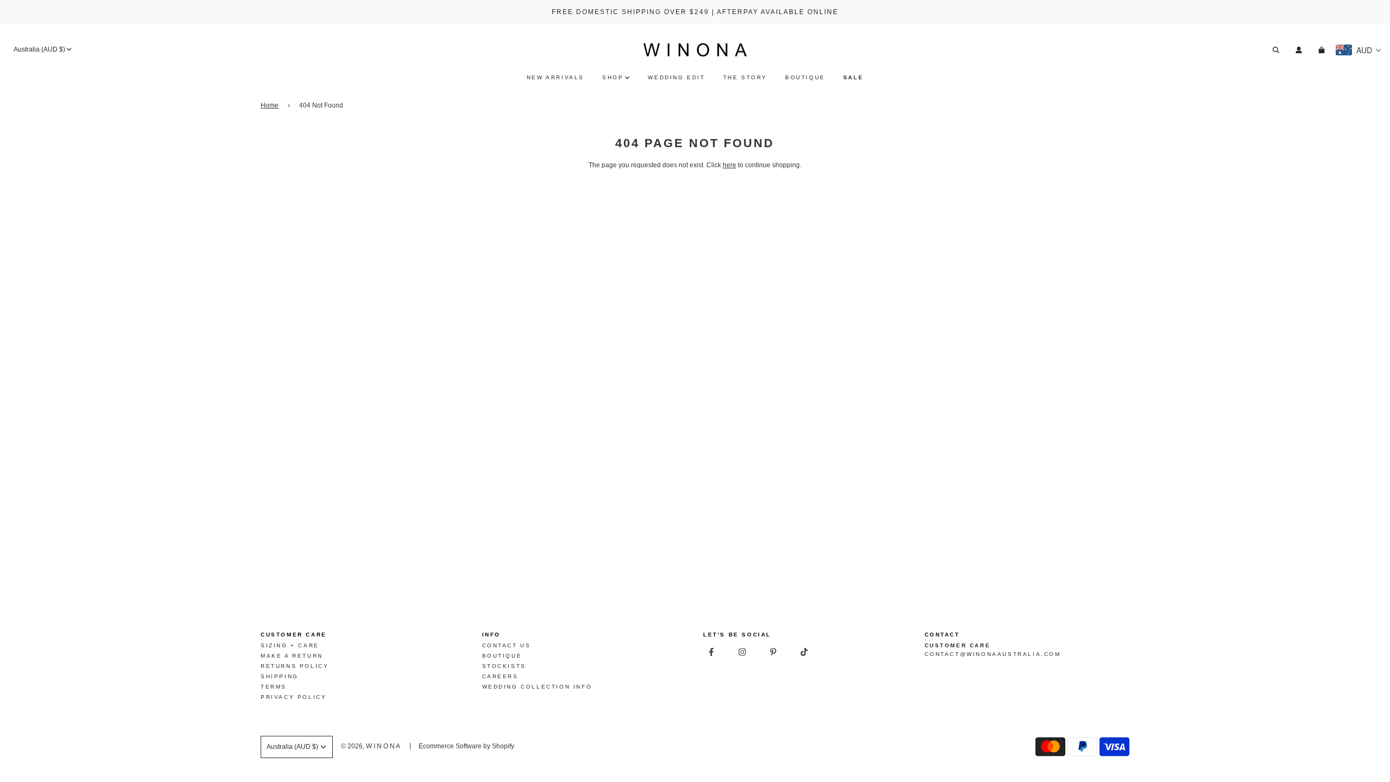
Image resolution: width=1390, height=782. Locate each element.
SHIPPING (280, 676)
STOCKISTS (504, 666)
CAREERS (500, 676)
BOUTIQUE (805, 77)
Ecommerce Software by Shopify (466, 746)
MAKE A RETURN (292, 656)
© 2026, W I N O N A (370, 746)
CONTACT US (506, 645)
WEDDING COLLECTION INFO (537, 687)
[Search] (1276, 50)
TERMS (274, 687)
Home (270, 105)
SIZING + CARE (290, 645)
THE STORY (745, 77)
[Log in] (1298, 50)
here (729, 165)
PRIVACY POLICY (293, 697)
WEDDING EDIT (676, 77)
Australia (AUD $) (39, 49)
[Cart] (1323, 50)
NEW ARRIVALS (555, 77)
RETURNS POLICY (294, 666)
